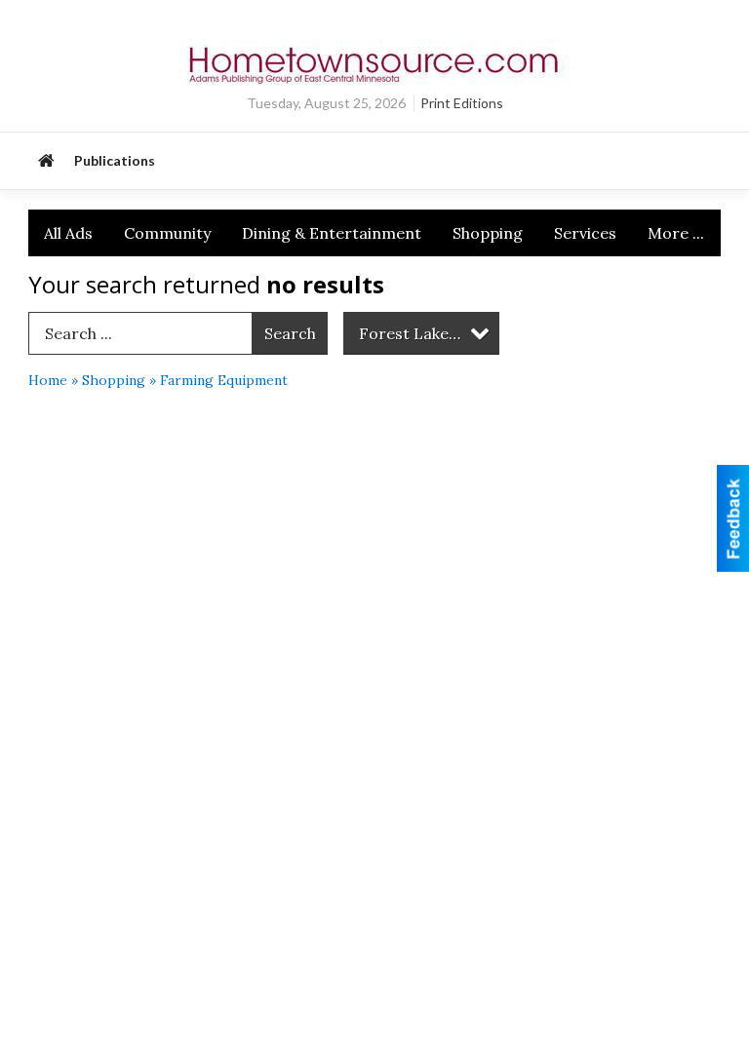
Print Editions (461, 103)
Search (290, 333)
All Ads (68, 233)
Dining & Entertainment (331, 233)
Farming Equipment (224, 380)
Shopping (488, 233)
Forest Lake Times (428, 333)
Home (47, 380)
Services (585, 233)
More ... (676, 233)
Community (167, 233)
